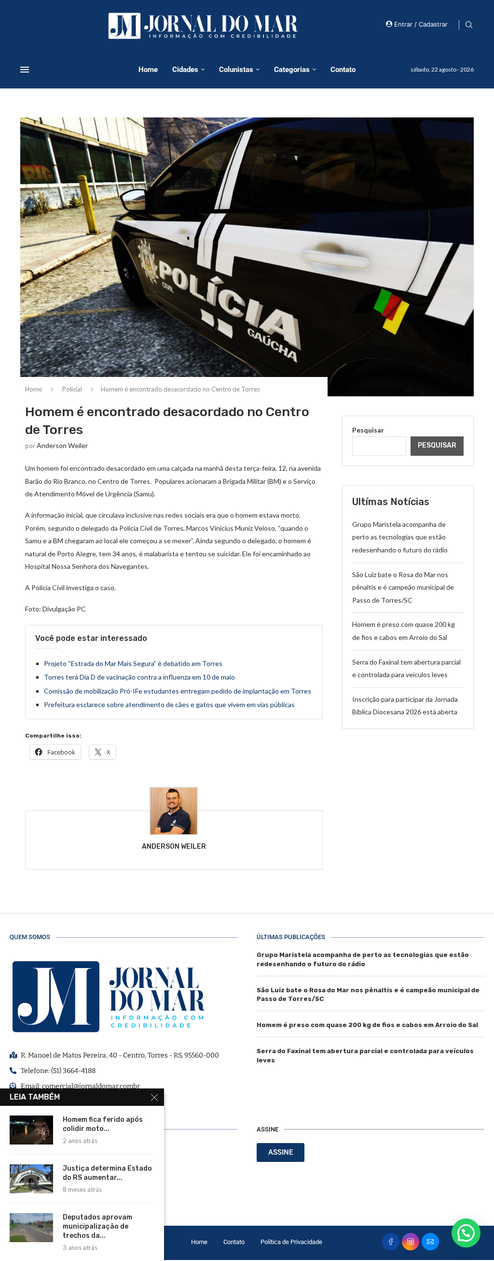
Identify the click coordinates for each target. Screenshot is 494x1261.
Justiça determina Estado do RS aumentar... (107, 1173)
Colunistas (236, 69)
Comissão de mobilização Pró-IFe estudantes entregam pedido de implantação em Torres (177, 691)
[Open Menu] (24, 69)
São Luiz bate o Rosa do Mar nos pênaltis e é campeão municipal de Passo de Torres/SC (403, 587)
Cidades (185, 69)
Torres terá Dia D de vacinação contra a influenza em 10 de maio (139, 677)
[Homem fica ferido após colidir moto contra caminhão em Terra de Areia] (31, 1130)
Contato (343, 69)
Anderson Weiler (62, 445)
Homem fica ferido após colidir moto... (103, 1124)
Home (148, 69)
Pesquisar (368, 430)
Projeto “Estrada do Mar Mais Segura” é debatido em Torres (133, 663)
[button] (466, 1232)
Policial (72, 389)
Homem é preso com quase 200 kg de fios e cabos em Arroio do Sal (367, 1025)
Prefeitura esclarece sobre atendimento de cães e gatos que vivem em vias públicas (169, 704)
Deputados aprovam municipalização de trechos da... (97, 1226)
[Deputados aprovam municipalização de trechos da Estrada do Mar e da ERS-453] (31, 1227)
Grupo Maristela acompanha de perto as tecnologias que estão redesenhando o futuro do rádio (400, 537)
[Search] (469, 25)
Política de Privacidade (291, 1242)
